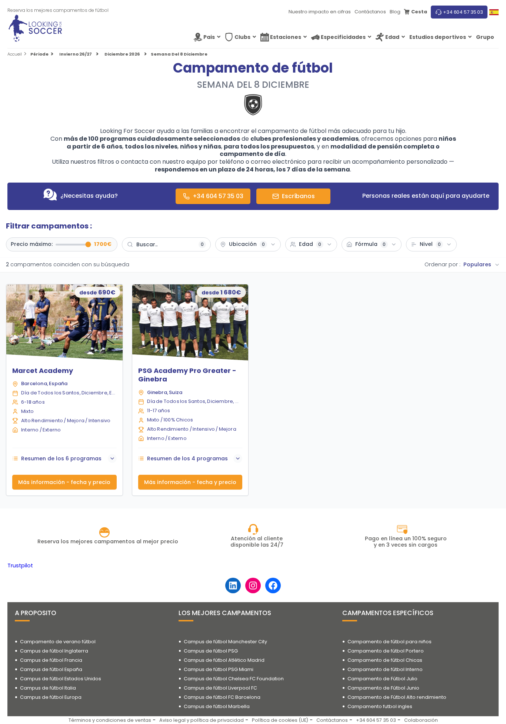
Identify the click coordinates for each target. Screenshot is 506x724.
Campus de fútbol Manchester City (225, 641)
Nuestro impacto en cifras (320, 12)
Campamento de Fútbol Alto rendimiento (396, 697)
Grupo (485, 37)
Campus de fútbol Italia (48, 688)
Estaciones (285, 37)
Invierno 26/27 (75, 54)
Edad (392, 37)
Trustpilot (20, 565)
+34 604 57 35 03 (463, 12)
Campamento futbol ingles (379, 706)
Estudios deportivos (437, 37)
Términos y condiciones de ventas (110, 720)
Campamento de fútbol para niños (389, 641)
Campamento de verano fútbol (58, 641)
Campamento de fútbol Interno (385, 669)
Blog (395, 12)
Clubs (242, 37)
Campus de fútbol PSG (211, 651)
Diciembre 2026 (122, 54)
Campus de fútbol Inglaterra (54, 651)
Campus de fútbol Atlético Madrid (224, 660)
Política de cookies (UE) (280, 720)
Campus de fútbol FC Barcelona (222, 697)
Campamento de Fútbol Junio (383, 688)
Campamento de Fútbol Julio (382, 678)
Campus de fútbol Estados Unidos (60, 678)
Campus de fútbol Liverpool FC (220, 688)
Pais (209, 37)
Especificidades (343, 37)
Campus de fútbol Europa (50, 697)
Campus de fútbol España (51, 669)
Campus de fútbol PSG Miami (218, 669)
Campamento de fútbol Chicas (384, 660)
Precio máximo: (32, 244)
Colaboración (421, 720)
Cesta (419, 12)
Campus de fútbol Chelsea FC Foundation (234, 678)
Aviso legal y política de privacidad (201, 720)
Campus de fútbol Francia (51, 660)
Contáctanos (370, 12)
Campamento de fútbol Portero (385, 651)
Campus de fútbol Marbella (217, 706)
